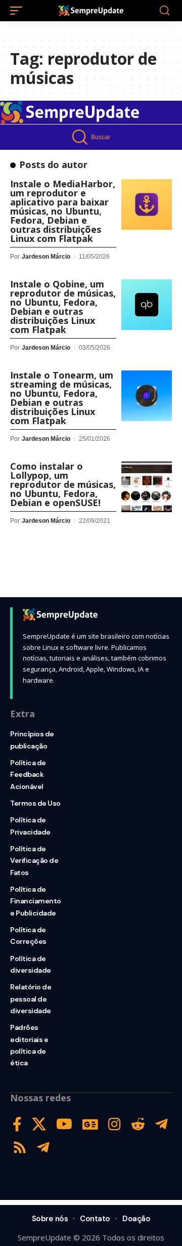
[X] (39, 1124)
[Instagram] (114, 1124)
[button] (18, 11)
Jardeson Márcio (46, 256)
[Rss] (19, 1147)
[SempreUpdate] (91, 10)
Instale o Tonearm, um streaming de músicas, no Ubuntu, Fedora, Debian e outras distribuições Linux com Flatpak (61, 398)
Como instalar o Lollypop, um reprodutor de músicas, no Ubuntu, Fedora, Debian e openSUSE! (63, 484)
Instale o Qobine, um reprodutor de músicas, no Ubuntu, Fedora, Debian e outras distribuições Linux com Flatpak (63, 307)
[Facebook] (17, 1124)
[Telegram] (161, 1124)
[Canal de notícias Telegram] (43, 1147)
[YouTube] (64, 1124)
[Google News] (90, 1124)
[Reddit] (138, 1124)
